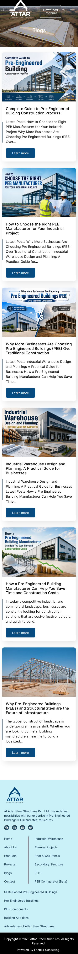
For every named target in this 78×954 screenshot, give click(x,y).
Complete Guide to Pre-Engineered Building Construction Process (37, 110)
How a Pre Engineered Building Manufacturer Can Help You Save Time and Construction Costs (35, 588)
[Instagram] (14, 827)
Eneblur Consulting (46, 949)
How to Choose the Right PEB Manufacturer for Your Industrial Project (34, 228)
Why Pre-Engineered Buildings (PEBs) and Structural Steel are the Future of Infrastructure (37, 708)
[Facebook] (6, 827)
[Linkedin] (22, 827)
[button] (12, 10)
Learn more (20, 153)
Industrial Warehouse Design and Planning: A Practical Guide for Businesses (35, 468)
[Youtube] (30, 827)
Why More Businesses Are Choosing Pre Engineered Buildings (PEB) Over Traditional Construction (39, 348)
